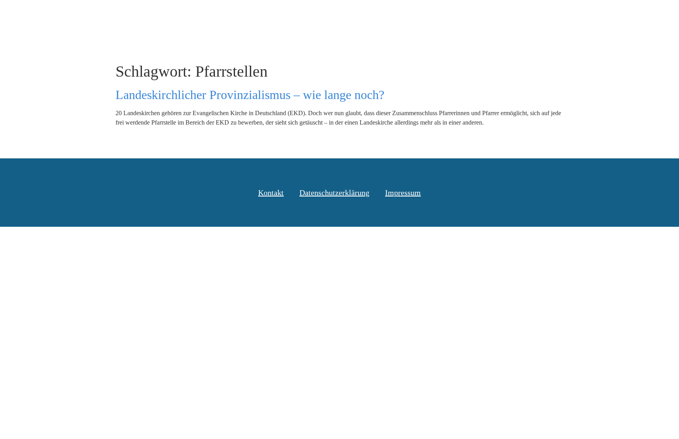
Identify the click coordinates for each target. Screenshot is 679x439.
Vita (555, 15)
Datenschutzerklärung (334, 192)
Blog (413, 15)
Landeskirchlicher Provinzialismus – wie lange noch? (250, 95)
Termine (519, 15)
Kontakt (590, 15)
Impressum (403, 192)
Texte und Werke (463, 15)
